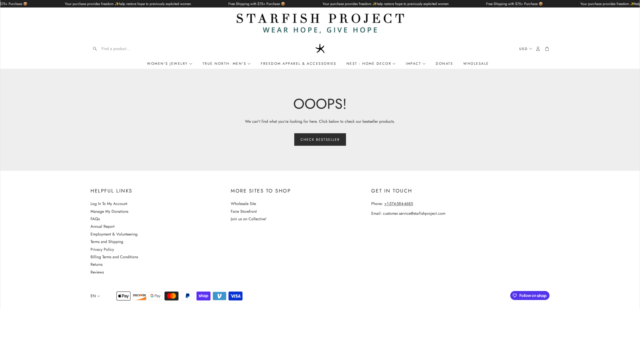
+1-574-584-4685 (398, 203)
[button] (122, 49)
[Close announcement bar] (634, 4)
